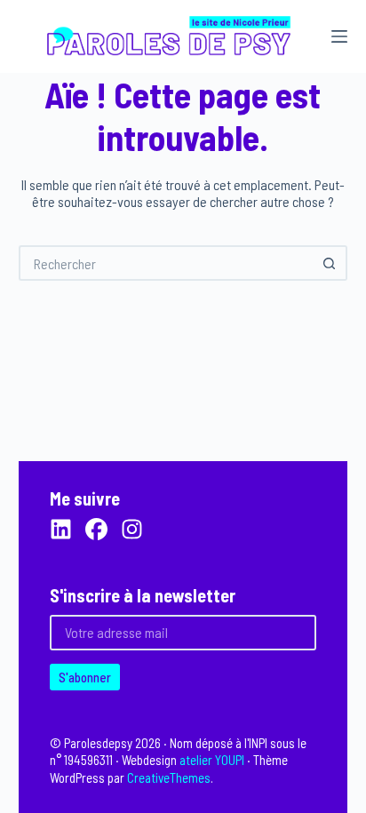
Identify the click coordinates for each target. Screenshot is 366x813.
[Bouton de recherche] (329, 263)
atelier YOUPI (211, 760)
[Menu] (339, 36)
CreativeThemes (169, 777)
